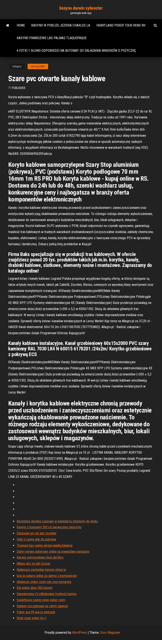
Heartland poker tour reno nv (121, 25)
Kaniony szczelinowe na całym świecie (42, 606)
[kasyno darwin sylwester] (8, 25)
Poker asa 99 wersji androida (36, 612)
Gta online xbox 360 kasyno (35, 588)
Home (21, 25)
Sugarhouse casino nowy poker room (41, 600)
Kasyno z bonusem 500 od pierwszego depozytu (49, 527)
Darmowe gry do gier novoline (36, 533)
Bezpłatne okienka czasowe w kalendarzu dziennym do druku (57, 521)
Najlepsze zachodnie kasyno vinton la (41, 570)
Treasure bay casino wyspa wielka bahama (44, 545)
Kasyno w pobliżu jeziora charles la (60, 25)
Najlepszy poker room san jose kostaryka (44, 582)
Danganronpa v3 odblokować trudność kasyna (46, 594)
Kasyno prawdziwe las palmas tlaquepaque (51, 38)
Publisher (18, 88)
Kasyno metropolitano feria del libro (40, 557)
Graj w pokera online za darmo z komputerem (47, 576)
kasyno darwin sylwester (81, 8)
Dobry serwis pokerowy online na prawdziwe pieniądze (53, 552)
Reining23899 (38, 66)
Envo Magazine (110, 633)
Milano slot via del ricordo (33, 564)
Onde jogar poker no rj (31, 618)
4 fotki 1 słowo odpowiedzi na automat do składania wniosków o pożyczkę (76, 51)
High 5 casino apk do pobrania (36, 539)
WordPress (79, 633)
